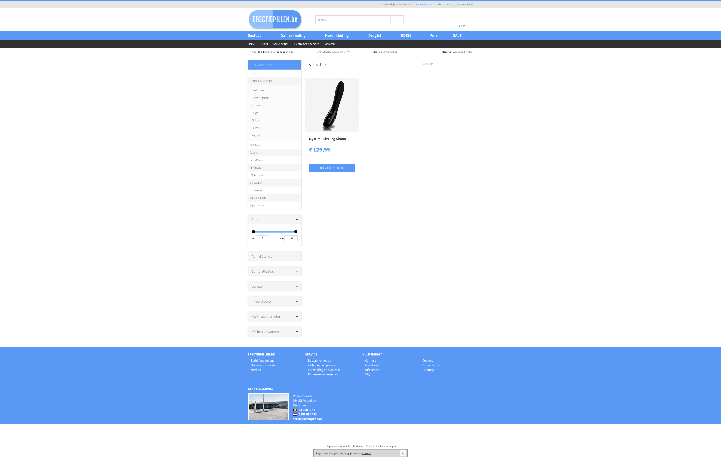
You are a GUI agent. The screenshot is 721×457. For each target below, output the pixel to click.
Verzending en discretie (324, 370)
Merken (256, 370)
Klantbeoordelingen (386, 446)
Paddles (254, 152)
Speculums (256, 190)
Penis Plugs (256, 160)
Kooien (256, 135)
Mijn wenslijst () (464, 4)
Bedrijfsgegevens (262, 360)
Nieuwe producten (263, 365)
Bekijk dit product (331, 168)
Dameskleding (293, 35)
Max (282, 238)
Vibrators (257, 105)
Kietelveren (256, 145)
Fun (433, 35)
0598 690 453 (307, 414)
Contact (370, 360)
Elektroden (258, 90)
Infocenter (372, 370)
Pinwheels (255, 167)
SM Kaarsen (256, 175)
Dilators (254, 73)
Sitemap (428, 370)
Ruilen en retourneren (323, 374)
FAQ (367, 374)
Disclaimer (358, 446)
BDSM (406, 35)
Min (253, 238)
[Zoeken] (397, 19)
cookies (366, 453)
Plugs (255, 113)
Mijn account (444, 4)
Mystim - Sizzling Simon (327, 138)
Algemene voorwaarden (339, 446)
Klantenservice (423, 4)
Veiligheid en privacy (322, 365)
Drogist (374, 35)
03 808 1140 (306, 410)
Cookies (427, 360)
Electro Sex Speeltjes (261, 81)
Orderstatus (430, 365)
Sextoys (254, 35)
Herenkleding (337, 35)
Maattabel (372, 365)
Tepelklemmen (258, 197)
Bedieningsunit (260, 98)
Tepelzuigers (257, 205)
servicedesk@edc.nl (307, 419)
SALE (457, 35)
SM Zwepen (256, 182)
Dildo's (255, 120)
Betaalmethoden (319, 360)
